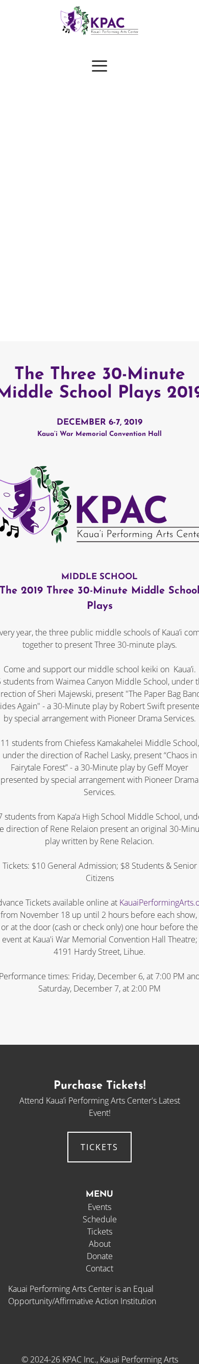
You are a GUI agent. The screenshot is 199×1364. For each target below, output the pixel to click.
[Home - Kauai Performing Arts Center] (99, 33)
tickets (99, 1147)
